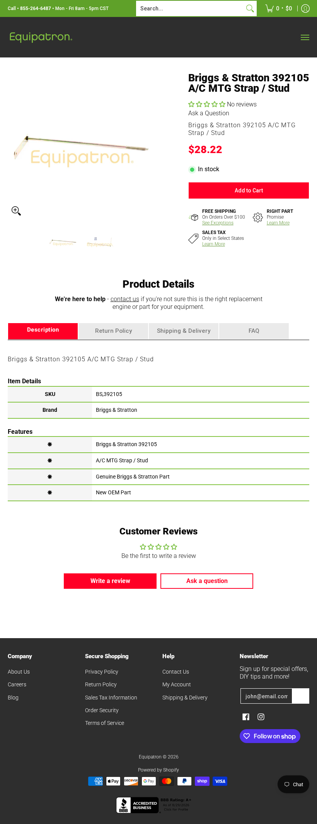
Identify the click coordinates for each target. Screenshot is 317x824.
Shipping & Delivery (185, 697)
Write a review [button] (110, 581)
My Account (176, 684)
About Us (19, 672)
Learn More (278, 223)
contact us (125, 299)
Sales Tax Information (111, 697)
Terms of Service (104, 723)
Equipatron (150, 757)
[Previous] (13, 146)
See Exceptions (217, 223)
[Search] (250, 8)
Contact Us (175, 672)
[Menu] (304, 37)
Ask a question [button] (207, 581)
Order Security (102, 710)
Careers (17, 684)
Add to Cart (249, 190)
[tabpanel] (158, 420)
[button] (207, 104)
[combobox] (190, 8)
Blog (13, 697)
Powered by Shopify (158, 770)
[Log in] (305, 8)
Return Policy (101, 684)
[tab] (43, 331)
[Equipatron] (40, 37)
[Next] (149, 146)
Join (301, 696)
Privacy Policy (101, 672)
